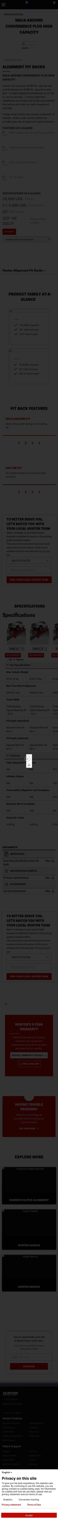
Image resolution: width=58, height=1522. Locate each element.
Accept (29, 1515)
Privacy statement (11, 1504)
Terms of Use (34, 1504)
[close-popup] (55, 1472)
